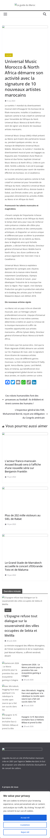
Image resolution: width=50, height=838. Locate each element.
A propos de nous (10, 787)
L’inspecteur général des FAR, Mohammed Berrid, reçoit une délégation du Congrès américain (24, 413)
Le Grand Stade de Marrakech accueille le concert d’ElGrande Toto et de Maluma (24, 566)
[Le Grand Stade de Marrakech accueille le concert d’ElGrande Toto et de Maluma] (25, 535)
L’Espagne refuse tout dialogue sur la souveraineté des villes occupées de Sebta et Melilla (22, 626)
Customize (25, 825)
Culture (9, 55)
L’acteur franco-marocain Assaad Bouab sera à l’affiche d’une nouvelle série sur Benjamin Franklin (23, 466)
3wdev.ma (30, 761)
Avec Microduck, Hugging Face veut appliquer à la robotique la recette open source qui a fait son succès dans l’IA (33, 696)
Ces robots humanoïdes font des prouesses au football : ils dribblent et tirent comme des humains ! (24, 399)
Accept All (25, 817)
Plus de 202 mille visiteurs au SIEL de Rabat (22, 517)
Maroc (8, 610)
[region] (25, 814)
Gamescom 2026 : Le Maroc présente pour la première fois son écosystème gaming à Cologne (32, 670)
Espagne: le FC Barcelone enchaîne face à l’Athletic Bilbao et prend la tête (33, 720)
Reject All (25, 832)
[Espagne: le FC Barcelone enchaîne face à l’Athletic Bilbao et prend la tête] (10, 721)
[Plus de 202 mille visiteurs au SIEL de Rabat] (25, 488)
